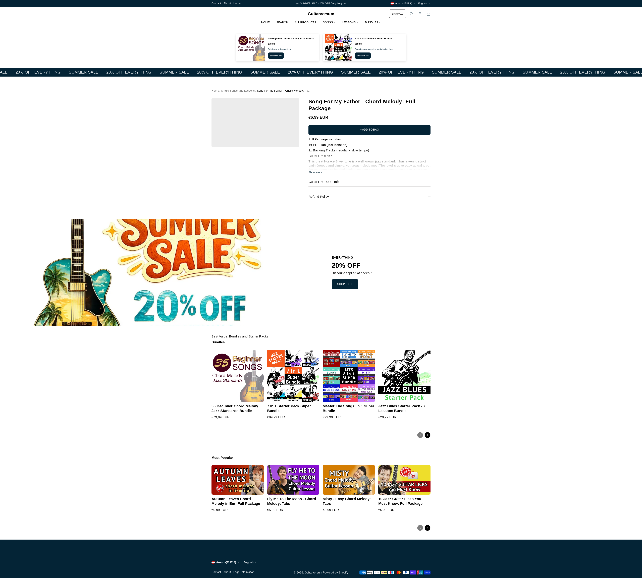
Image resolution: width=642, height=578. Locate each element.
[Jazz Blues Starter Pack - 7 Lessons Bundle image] (404, 376)
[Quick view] (260, 398)
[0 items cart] (428, 14)
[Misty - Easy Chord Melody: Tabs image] (349, 480)
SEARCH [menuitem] (282, 22)
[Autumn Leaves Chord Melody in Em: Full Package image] (237, 480)
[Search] (411, 14)
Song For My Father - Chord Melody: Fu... (284, 90)
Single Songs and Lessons (238, 90)
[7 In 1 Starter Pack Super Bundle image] (293, 376)
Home (237, 3)
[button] (329, 22)
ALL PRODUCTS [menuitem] (305, 22)
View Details (276, 55)
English (422, 3)
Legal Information (243, 572)
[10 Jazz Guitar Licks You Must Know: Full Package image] (404, 480)
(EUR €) (226, 562)
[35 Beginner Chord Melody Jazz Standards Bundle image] (237, 376)
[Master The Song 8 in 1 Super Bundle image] (349, 376)
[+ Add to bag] (260, 391)
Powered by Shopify (335, 572)
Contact (216, 3)
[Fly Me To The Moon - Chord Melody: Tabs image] (293, 480)
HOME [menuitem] (265, 22)
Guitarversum (313, 572)
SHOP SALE (345, 284)
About (227, 3)
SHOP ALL (397, 13)
